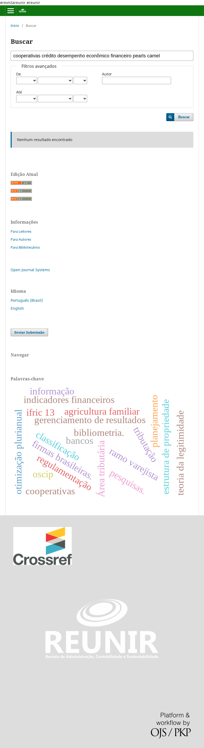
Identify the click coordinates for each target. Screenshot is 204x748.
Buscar (184, 117)
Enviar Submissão (29, 332)
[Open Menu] (10, 10)
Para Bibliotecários (25, 247)
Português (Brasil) (27, 300)
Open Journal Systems (30, 269)
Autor (107, 73)
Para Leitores (21, 231)
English (17, 308)
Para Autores (21, 239)
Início (15, 25)
